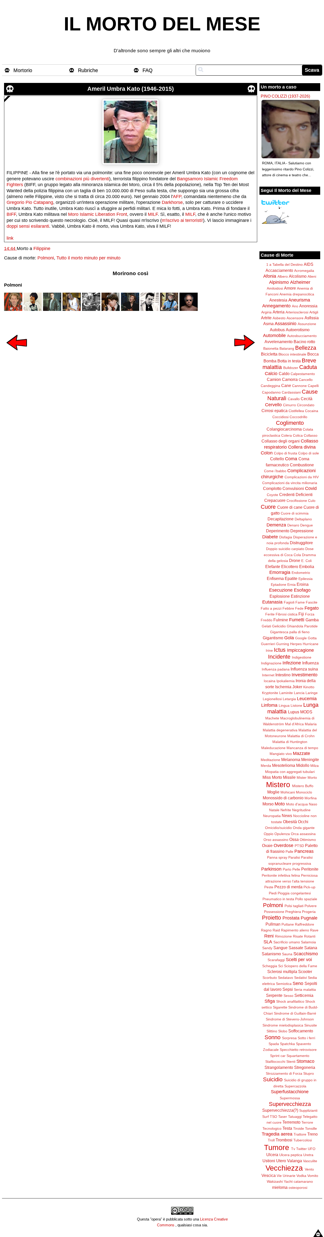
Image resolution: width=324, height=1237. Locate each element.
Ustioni (268, 1160)
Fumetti (296, 619)
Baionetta (270, 348)
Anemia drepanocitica (296, 294)
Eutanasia (272, 602)
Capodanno (271, 392)
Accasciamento (279, 270)
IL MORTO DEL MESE (162, 23)
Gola (289, 637)
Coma (291, 458)
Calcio (271, 373)
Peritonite (309, 869)
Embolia (306, 566)
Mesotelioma (283, 765)
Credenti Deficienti (296, 494)
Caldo (284, 373)
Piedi (273, 893)
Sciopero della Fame (300, 966)
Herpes (296, 644)
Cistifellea (296, 411)
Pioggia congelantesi (294, 893)
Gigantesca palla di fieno (290, 632)
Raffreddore (304, 924)
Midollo (302, 765)
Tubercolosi (302, 1140)
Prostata (290, 918)
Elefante (272, 566)
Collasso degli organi (280, 441)
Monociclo (304, 792)
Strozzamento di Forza (284, 1073)
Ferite (270, 614)
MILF (153, 214)
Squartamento (298, 1056)
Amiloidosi (275, 288)
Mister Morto (307, 777)
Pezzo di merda (288, 887)
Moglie (273, 792)
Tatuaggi (295, 1117)
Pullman (273, 924)
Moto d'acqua (297, 804)
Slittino (272, 1031)
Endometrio (301, 573)
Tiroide (298, 1128)
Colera (286, 435)
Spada (274, 1044)
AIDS (308, 264)
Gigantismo (273, 637)
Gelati (266, 626)
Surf (265, 1117)
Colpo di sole (308, 453)
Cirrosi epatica (274, 410)
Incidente (279, 656)
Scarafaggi (276, 960)
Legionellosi (272, 699)
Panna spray (277, 857)
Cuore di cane (289, 507)
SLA (268, 941)
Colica (298, 435)
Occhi (303, 821)
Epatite (291, 578)
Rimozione (283, 936)
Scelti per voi (299, 959)
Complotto (272, 488)
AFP (177, 196)
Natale (274, 810)
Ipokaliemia (285, 681)
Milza (314, 766)
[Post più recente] (16, 353)
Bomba (270, 361)
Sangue (280, 947)
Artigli (313, 312)
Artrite (266, 317)
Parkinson (271, 869)
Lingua (284, 705)
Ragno (266, 930)
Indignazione (271, 663)
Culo (311, 501)
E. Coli (306, 561)
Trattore (300, 1134)
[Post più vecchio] (244, 353)
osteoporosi (298, 1188)
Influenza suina (304, 669)
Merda (266, 766)
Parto (287, 869)
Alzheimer (300, 282)
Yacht (288, 1181)
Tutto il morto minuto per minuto (88, 257)
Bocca (313, 354)
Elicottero (289, 566)
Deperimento (277, 530)
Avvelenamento (279, 341)
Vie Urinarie (286, 1176)
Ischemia (283, 686)
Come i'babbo (275, 471)
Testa (287, 1128)
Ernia (291, 584)
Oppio (268, 834)
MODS (306, 712)
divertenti (100, 178)
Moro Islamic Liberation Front (97, 214)
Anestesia (278, 300)
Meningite (310, 759)
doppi (12, 226)
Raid (276, 930)
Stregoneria (304, 1067)
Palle (289, 852)
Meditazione (270, 760)
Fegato (312, 608)
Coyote (272, 495)
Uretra (308, 1155)
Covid (311, 488)
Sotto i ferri (306, 1038)
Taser (282, 1117)
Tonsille (311, 1128)
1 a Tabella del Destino (284, 264)
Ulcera (272, 1154)
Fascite (311, 602)
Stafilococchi (275, 1061)
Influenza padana (276, 669)
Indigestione (301, 657)
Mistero (278, 785)
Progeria (309, 912)
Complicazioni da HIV (302, 477)
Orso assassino (276, 840)
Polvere (311, 906)
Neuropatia (272, 816)
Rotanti (309, 936)
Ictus (280, 650)
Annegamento (276, 305)
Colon (267, 452)
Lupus (293, 712)
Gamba (312, 619)
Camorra (290, 379)
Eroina (303, 584)
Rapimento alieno (295, 930)
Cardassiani (291, 392)
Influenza (310, 663)
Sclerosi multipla (282, 971)
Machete (272, 718)
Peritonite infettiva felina (281, 875)
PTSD (299, 846)
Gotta (312, 638)
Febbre (288, 608)
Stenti (290, 1061)
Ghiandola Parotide (302, 626)
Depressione (301, 530)
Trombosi (284, 1140)
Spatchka (287, 1044)
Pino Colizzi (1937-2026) (285, 96)
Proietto (271, 917)
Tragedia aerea (277, 1134)
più (86, 178)
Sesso (288, 996)
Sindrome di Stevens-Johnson (290, 1019)
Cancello (306, 380)
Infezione (291, 662)
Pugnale (309, 918)
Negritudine (301, 810)
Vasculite (310, 1161)
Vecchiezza (284, 1168)
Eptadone (278, 584)
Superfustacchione (290, 1091)
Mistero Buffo (302, 786)
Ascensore (295, 318)
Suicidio (272, 1079)
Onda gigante (304, 828)
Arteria (279, 312)
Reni (269, 936)
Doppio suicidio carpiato (285, 549)
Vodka (301, 1176)
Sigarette (280, 1007)
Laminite (286, 693)
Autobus (277, 329)
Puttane (287, 924)
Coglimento (290, 423)
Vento (309, 1169)
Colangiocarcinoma (284, 429)
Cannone (299, 386)
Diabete (270, 536)
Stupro (308, 1073)
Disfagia (285, 537)
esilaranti (40, 226)
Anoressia (308, 306)
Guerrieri (268, 644)
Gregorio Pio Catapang (30, 202)
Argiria (266, 312)
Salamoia (308, 942)
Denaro (293, 525)
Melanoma (290, 759)
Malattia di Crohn (301, 736)
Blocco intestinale (292, 354)
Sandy (267, 948)
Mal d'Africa (294, 724)
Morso (268, 804)
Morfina (311, 798)
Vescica (268, 1175)
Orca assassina (303, 834)
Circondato (305, 405)
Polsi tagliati (294, 906)
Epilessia (305, 579)
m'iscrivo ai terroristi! (182, 220)
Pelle (296, 869)
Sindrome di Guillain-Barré (295, 1013)
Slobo (282, 1031)
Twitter (301, 1149)
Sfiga (270, 1001)
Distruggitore (301, 542)
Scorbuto (269, 978)
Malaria (311, 724)
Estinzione (300, 596)
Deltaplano (303, 519)
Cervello (273, 404)
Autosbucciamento (302, 336)
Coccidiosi (280, 417)
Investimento (304, 674)
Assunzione (307, 324)
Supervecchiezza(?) (280, 1110)
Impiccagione (300, 650)
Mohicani (287, 792)
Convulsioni (293, 488)
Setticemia (303, 995)
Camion (274, 379)
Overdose (283, 845)
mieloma (280, 1187)
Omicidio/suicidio (278, 828)
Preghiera (293, 912)
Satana (310, 947)
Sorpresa (289, 1038)
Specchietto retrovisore (298, 1050)
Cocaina (311, 411)
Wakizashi (275, 1181)
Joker (297, 686)
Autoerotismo (298, 329)
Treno (312, 1134)
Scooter (305, 971)
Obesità (290, 821)
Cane (286, 385)
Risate (298, 936)
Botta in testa (289, 361)
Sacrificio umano (286, 942)
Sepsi (287, 989)
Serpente (274, 995)
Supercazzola (295, 1086)
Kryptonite (270, 693)
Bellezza (305, 348)
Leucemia (307, 698)
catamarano (303, 1181)
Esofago (302, 590)
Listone (296, 705)
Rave (314, 930)
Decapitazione (281, 519)
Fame (300, 602)
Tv (293, 1149)
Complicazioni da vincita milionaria (289, 483)
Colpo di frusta (285, 453)
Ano (295, 306)
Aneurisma (299, 300)
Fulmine (280, 619)
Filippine (41, 248)
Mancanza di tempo (302, 748)
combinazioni (68, 178)
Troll (271, 1140)
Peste (268, 887)
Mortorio (22, 70)
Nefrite (285, 810)
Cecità (306, 398)
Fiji (301, 614)
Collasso (310, 435)
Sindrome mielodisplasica (282, 1025)
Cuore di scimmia (295, 513)
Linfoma (269, 705)
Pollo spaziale (306, 899)
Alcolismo (298, 276)
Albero (282, 276)
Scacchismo (305, 953)
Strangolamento (279, 1067)
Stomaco (305, 1061)
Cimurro (289, 405)
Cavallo (294, 399)
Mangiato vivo (281, 754)
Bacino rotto (304, 341)
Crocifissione (297, 501)
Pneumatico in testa (278, 899)
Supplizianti (308, 1110)
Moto (280, 803)
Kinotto (308, 687)
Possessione (274, 912)
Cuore (268, 507)
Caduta (308, 367)
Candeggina (270, 386)
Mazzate (301, 753)
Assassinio (285, 323)
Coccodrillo (298, 417)
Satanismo (271, 953)
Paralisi (294, 857)
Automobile (274, 335)
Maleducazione (273, 748)
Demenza (276, 524)
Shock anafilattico (290, 1001)
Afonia (269, 276)
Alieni (312, 276)
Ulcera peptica (290, 1155)
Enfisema (275, 578)
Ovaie (267, 845)
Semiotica (284, 984)
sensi (24, 226)
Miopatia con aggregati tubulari (290, 772)
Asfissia (312, 317)
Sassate (296, 947)
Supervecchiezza (290, 1104)
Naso (313, 804)
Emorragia (279, 572)
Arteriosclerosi (297, 312)
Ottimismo (308, 840)
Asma (268, 323)
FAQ (148, 70)
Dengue (306, 525)
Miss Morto (272, 777)
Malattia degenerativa (280, 730)
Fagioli (289, 602)
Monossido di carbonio (283, 798)
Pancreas (304, 851)
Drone (294, 560)
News (287, 815)
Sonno (272, 1037)
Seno (298, 983)
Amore (290, 288)
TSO (273, 1117)
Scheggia (269, 966)
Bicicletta (269, 354)
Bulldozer (290, 368)
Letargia (289, 699)
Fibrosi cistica (286, 614)
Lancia (299, 693)
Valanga (294, 1160)
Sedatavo (285, 978)
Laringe (312, 693)
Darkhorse (172, 202)
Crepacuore (275, 500)
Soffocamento (300, 1031)
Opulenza (282, 834)
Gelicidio (279, 626)
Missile (289, 777)
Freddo (266, 620)
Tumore (276, 1147)
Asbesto (279, 318)
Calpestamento (303, 374)
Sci (280, 966)
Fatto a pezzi (271, 608)
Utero (281, 1160)
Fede (299, 608)
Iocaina (269, 681)
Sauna (287, 954)
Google (301, 638)
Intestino (283, 675)
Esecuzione (281, 590)
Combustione (302, 465)
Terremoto (291, 1122)
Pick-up (309, 887)
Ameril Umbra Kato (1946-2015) (130, 89)
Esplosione (280, 596)
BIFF (11, 214)
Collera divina (302, 447)
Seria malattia (305, 989)
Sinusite (310, 1025)
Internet (268, 675)
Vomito (312, 1176)
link (10, 238)
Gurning (282, 644)
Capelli (313, 386)
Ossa (294, 839)
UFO (311, 1149)
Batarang (286, 348)
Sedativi (300, 978)
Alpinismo (279, 282)
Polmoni (45, 257)
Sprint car (278, 1056)
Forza (309, 614)
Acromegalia (304, 271)
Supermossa (290, 1098)
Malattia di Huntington (289, 742)
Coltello (277, 458)
